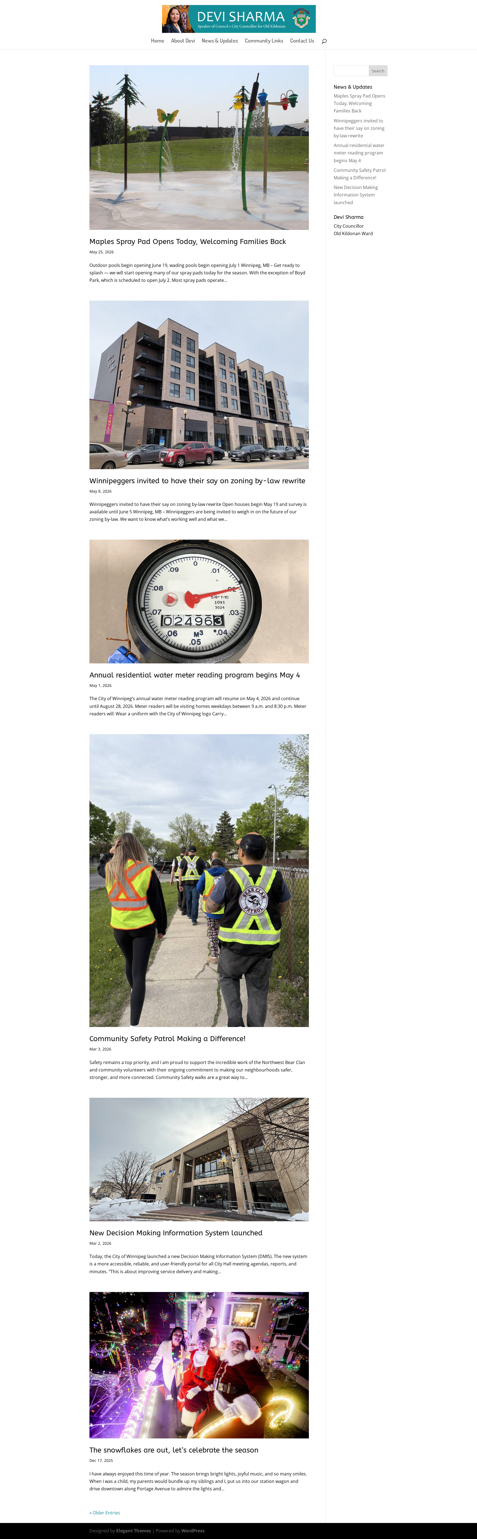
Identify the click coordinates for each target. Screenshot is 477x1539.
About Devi (183, 41)
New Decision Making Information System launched (176, 1233)
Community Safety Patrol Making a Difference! (167, 1038)
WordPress (193, 1531)
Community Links (264, 41)
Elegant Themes (133, 1531)
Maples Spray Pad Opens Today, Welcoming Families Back (187, 241)
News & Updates (220, 41)
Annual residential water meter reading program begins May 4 (194, 675)
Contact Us (302, 41)
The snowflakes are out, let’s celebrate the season (173, 1450)
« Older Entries (104, 1513)
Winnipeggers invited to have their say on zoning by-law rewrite (197, 481)
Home (157, 41)
